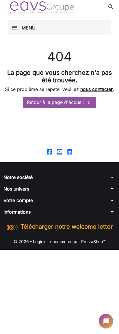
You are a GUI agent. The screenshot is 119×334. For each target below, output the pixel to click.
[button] (111, 7)
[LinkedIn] (69, 151)
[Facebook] (49, 151)
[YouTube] (59, 151)
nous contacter (96, 89)
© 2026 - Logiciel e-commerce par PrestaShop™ (60, 241)
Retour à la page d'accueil (59, 102)
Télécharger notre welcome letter (67, 226)
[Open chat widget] (106, 321)
